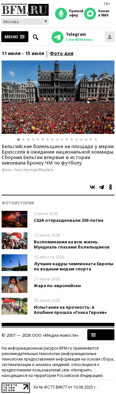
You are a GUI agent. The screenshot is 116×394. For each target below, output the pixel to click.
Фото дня (61, 53)
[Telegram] (101, 187)
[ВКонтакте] (92, 187)
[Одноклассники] (110, 187)
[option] (58, 97)
